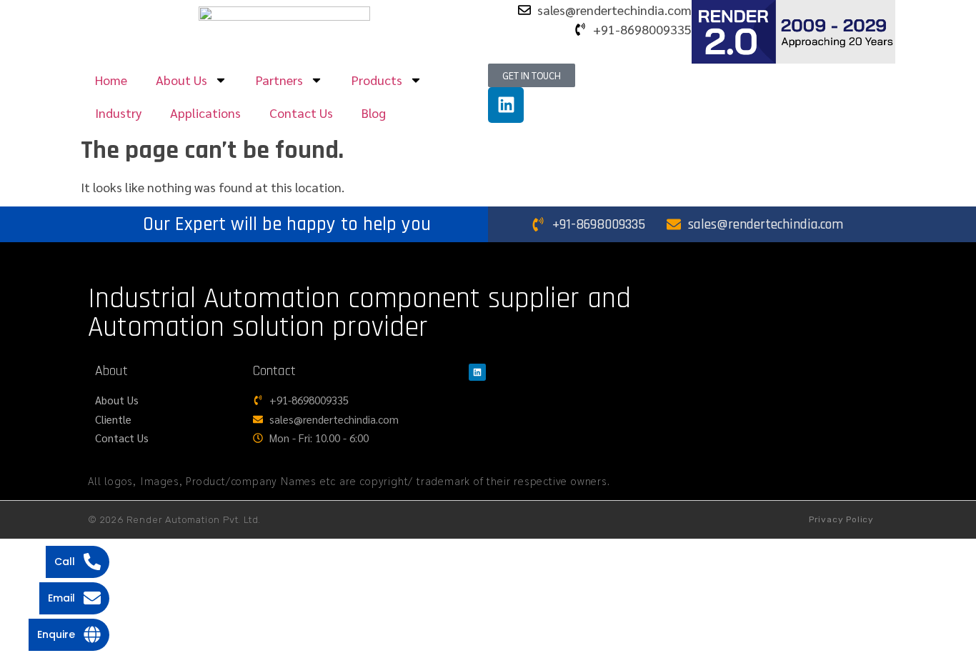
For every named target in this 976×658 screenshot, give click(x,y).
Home (111, 79)
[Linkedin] (506, 105)
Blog (374, 112)
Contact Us (301, 112)
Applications (205, 112)
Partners (279, 79)
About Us (181, 79)
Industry (118, 112)
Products (377, 79)
